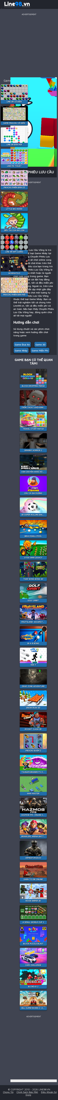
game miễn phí (40, 350)
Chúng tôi (8, 1092)
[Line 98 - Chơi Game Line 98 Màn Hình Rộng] (17, 6)
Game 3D (40, 344)
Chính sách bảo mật (27, 1092)
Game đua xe (22, 344)
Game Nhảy (21, 350)
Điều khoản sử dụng (41, 1093)
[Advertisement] (29, 45)
